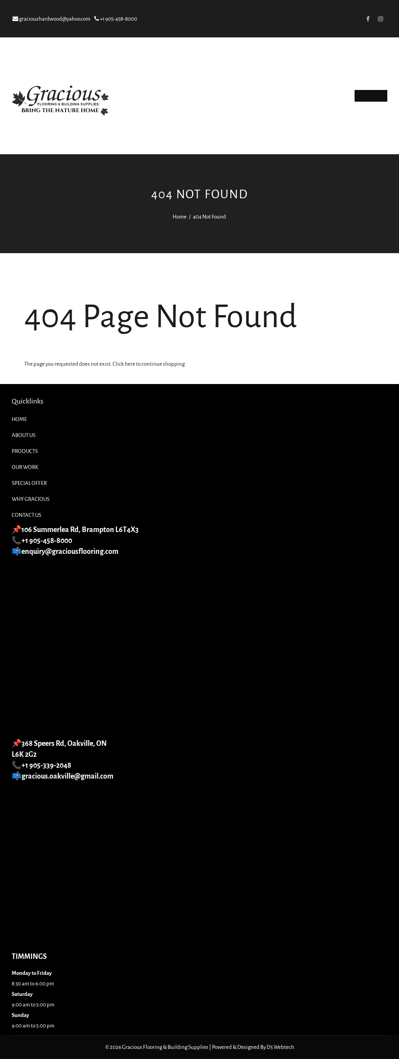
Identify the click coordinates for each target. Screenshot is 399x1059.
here (130, 364)
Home (180, 217)
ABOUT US (23, 435)
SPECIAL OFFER (29, 483)
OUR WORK (25, 467)
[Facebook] (368, 19)
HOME (19, 419)
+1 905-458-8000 (118, 19)
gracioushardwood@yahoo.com (54, 19)
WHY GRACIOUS (30, 499)
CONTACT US (26, 515)
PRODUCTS (25, 451)
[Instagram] (380, 19)
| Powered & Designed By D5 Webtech (251, 1047)
